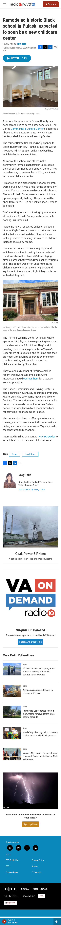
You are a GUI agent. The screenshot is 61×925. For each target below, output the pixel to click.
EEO (7, 866)
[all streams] (57, 921)
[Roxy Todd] (9, 479)
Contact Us (36, 872)
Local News (30, 454)
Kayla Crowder (47, 436)
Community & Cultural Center (27, 128)
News (14, 454)
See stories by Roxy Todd (31, 489)
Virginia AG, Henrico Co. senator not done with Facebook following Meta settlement (40, 756)
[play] (4, 921)
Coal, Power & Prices (30, 554)
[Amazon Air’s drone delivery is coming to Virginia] (12, 691)
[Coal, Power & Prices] (30, 526)
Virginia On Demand (30, 630)
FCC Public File (12, 860)
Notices (35, 866)
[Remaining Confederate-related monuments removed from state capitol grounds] (12, 712)
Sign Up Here (30, 824)
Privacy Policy (38, 860)
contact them (30, 378)
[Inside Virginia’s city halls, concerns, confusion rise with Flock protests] (12, 733)
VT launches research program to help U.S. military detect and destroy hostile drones (39, 671)
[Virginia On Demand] (30, 596)
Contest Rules (12, 872)
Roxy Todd (21, 43)
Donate (52, 4)
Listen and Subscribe (30, 641)
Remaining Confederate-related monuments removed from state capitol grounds (39, 713)
